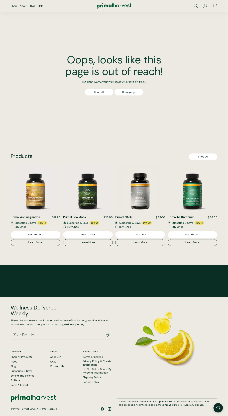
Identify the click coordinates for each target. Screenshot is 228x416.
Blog (32, 6)
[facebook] (102, 409)
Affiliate (15, 380)
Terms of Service (93, 357)
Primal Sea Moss (74, 217)
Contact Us (57, 366)
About (24, 6)
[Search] (196, 6)
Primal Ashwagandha (25, 217)
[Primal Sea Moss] (88, 190)
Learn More (35, 242)
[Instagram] (109, 409)
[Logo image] (114, 6)
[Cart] (214, 6)
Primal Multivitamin (181, 217)
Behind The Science (22, 375)
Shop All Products (22, 357)
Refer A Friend (19, 385)
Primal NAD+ (124, 217)
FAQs (53, 361)
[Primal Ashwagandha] (35, 190)
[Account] (205, 6)
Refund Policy (91, 382)
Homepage (129, 92)
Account (55, 357)
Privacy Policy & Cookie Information (97, 363)
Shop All (99, 92)
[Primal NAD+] (140, 190)
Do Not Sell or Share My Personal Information (97, 371)
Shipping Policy (92, 377)
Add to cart (35, 234)
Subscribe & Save (21, 371)
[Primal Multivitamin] (192, 190)
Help (40, 6)
